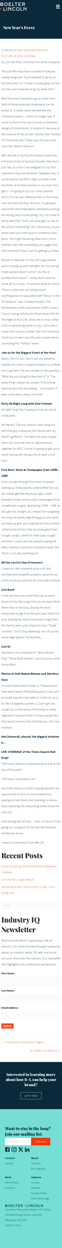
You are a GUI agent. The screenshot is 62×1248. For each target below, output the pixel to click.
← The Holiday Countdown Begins (22, 1042)
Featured (10, 1188)
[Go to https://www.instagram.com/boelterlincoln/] (14, 1150)
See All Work (12, 1182)
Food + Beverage (40, 1198)
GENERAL (30, 56)
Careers (9, 1163)
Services (36, 1163)
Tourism (35, 1182)
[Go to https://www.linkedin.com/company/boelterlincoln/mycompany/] (27, 1150)
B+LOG (18, 56)
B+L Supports (38, 1169)
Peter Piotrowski (26, 50)
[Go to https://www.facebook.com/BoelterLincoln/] (7, 1150)
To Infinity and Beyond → (45, 1051)
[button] (40, 1141)
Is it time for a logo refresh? (18, 880)
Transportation (39, 1193)
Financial (36, 1188)
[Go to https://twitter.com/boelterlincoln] (20, 1149)
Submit (7, 1026)
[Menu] (58, 6)
